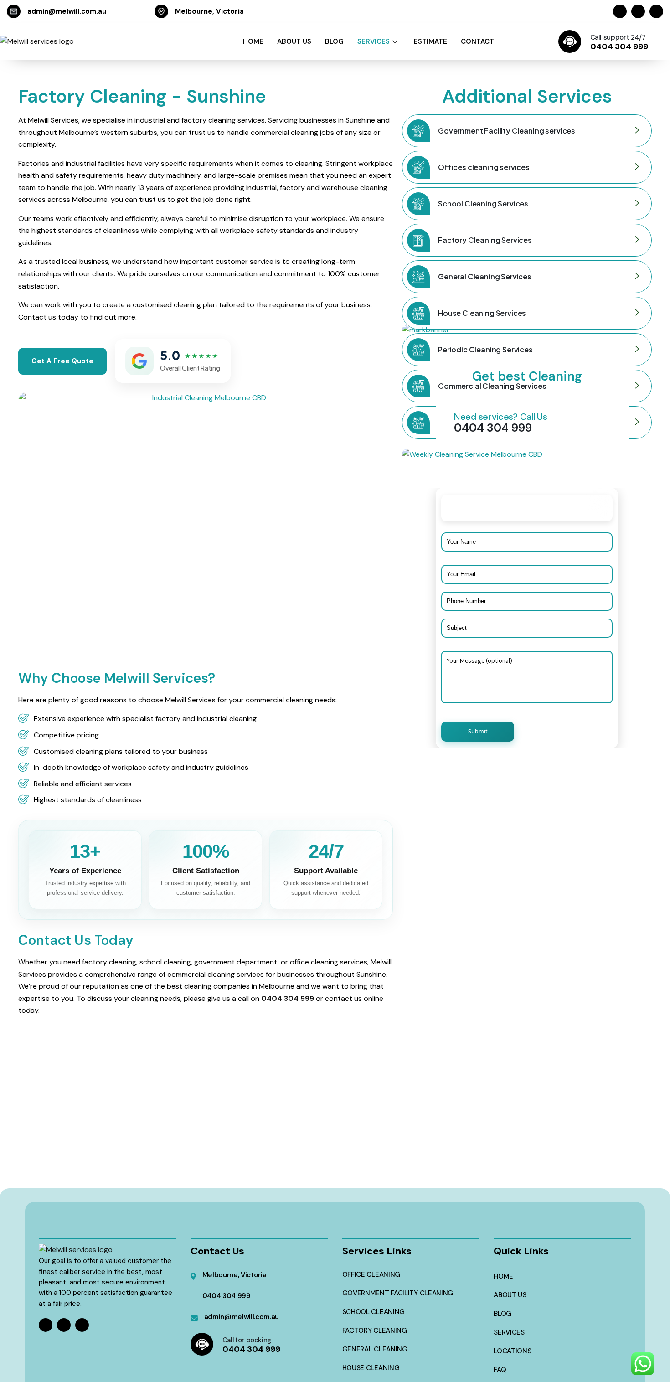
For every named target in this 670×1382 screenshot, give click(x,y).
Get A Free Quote (62, 361)
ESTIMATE (430, 41)
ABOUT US (294, 41)
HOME (253, 41)
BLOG (334, 41)
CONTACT (477, 41)
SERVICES (373, 41)
